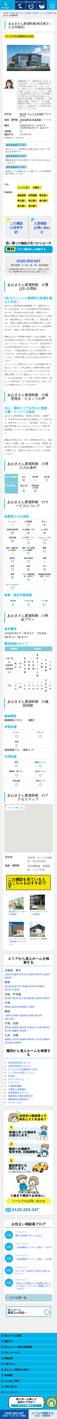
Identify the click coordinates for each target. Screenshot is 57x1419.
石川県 (23, 998)
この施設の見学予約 (16, 227)
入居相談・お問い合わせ (42, 227)
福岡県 (8, 1039)
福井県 (31, 998)
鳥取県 (8, 1027)
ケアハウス (13, 1082)
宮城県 (31, 974)
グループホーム (16, 1079)
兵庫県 (31, 1015)
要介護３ (43, 200)
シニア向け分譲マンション (21, 1072)
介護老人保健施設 (17, 1089)
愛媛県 (15, 1031)
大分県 (38, 1039)
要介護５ (32, 206)
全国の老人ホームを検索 (20, 13)
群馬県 (40, 986)
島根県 (15, 1027)
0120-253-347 (28, 261)
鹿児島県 (9, 1042)
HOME (6, 13)
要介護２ (32, 200)
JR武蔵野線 (26, 119)
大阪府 (8, 1015)
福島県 (8, 977)
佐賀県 (15, 1039)
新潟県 (8, 998)
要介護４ (21, 206)
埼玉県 (35, 13)
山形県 (46, 974)
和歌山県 (9, 1019)
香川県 (8, 1031)
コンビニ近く (23, 187)
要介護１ (21, 200)
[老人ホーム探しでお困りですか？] (32, 1408)
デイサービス (15, 1102)
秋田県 (38, 974)
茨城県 (25, 986)
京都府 (15, 1015)
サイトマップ (10, 1392)
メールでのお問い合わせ (28, 1201)
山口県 (38, 1027)
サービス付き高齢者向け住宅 (23, 1069)
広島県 (31, 1027)
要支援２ (43, 195)
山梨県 (38, 998)
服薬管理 (21, 195)
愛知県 (8, 1007)
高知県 (23, 1031)
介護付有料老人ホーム (19, 1066)
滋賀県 (23, 1015)
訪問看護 (32, 195)
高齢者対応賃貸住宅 (18, 1099)
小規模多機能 (15, 1086)
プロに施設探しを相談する (31, 249)
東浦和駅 (36, 119)
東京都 (8, 986)
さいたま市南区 (46, 13)
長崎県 (23, 1039)
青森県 (15, 974)
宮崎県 (46, 1039)
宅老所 (11, 1076)
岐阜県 (15, 1007)
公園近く (37, 187)
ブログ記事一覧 (18, 1297)
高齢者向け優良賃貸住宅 (20, 1096)
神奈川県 (16, 986)
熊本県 (31, 1039)
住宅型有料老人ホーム (19, 1062)
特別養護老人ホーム (18, 1092)
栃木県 (33, 986)
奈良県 (38, 1015)
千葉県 (15, 989)
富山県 (15, 998)
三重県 (31, 1007)
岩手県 (23, 974)
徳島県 (46, 1027)
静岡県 (23, 1007)
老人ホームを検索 (12, 1335)
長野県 (46, 998)
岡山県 (23, 1027)
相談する (8, 1341)
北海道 (8, 974)
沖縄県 (17, 1042)
